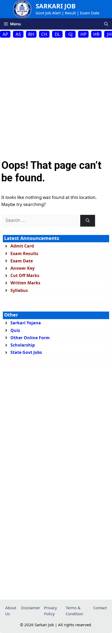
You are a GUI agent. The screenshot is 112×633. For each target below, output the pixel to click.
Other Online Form (30, 338)
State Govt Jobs (26, 352)
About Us (10, 610)
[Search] (87, 221)
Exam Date (21, 261)
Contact (100, 607)
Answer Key (22, 268)
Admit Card (22, 246)
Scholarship (22, 345)
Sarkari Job (56, 6)
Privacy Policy (50, 610)
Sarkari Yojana (25, 323)
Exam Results (24, 253)
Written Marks (25, 283)
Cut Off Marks (24, 275)
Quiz (15, 330)
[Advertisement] (56, 98)
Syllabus (19, 290)
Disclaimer (30, 607)
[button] (106, 24)
